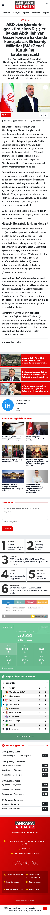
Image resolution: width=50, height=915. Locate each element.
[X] (19, 863)
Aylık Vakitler (8, 668)
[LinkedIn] (27, 863)
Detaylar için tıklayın (25, 736)
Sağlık (46, 13)
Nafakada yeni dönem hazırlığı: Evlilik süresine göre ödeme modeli (12, 439)
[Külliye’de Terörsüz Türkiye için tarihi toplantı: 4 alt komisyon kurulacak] (13, 476)
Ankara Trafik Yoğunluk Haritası (33, 876)
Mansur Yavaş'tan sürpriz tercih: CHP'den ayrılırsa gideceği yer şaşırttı (15, 547)
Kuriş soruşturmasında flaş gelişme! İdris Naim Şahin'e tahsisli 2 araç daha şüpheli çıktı (17, 576)
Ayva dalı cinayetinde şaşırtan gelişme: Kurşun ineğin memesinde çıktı (25, 910)
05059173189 (26, 849)
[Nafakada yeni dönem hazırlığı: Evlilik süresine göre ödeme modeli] (13, 429)
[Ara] (47, 4)
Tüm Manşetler (35, 882)
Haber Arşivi (34, 890)
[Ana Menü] (3, 5)
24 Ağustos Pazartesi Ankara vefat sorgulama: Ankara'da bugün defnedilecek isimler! (29, 590)
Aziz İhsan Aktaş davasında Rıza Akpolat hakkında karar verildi (42, 576)
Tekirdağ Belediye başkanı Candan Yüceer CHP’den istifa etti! (41, 547)
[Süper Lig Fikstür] (47, 746)
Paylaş (7, 115)
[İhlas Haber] (8, 405)
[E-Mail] (18, 409)
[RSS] (36, 863)
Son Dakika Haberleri (14, 890)
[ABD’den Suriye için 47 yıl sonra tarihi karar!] (13, 452)
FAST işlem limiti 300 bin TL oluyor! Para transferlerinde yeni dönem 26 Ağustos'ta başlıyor (29, 561)
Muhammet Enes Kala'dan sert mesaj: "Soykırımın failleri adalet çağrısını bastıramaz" (34, 489)
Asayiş (16, 13)
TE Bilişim (30, 901)
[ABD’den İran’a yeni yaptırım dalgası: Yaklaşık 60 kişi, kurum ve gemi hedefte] (37, 452)
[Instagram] (23, 863)
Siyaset (38, 542)
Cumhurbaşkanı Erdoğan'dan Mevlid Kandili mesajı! (35, 439)
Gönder (7, 529)
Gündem (6, 13)
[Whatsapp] (32, 863)
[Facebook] (14, 863)
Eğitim (25, 13)
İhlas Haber (8, 121)
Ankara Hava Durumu (15, 875)
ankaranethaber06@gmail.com (26, 853)
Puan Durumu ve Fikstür (11, 883)
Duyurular (14, 585)
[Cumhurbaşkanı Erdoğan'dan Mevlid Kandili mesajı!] (37, 429)
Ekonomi (36, 13)
